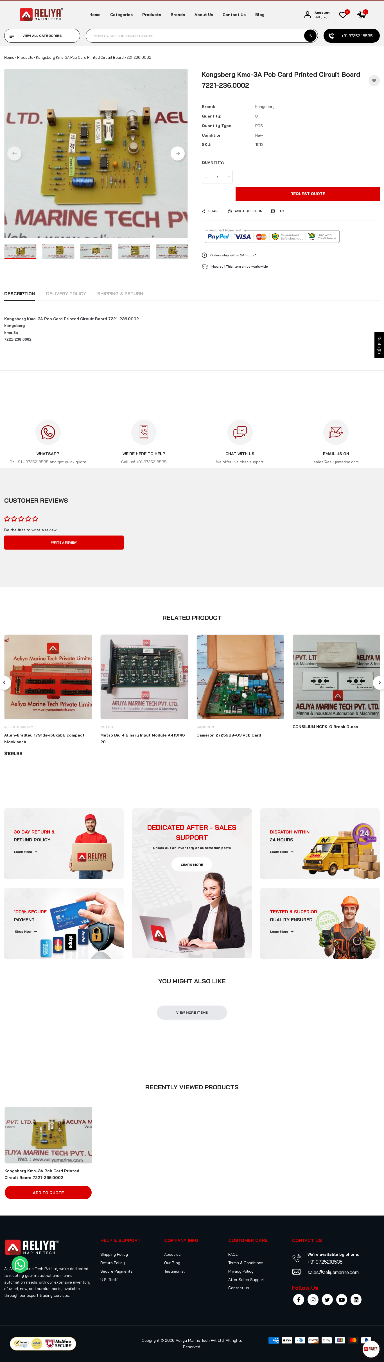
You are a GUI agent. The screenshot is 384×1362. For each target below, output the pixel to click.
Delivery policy (66, 293)
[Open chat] (371, 1349)
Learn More (23, 852)
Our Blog (172, 1262)
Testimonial (174, 1271)
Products (151, 14)
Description (19, 293)
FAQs (233, 1254)
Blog (260, 14)
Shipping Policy (114, 1254)
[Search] (310, 36)
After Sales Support (246, 1279)
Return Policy (112, 1262)
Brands (178, 14)
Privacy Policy (241, 1271)
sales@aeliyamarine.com (333, 1272)
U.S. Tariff (109, 1279)
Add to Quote (48, 1192)
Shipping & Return (120, 293)
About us (204, 14)
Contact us (234, 14)
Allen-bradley (18, 727)
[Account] (307, 14)
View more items (192, 1012)
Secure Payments (116, 1271)
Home (95, 14)
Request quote (307, 193)
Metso (106, 727)
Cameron (205, 727)
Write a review (64, 543)
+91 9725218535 (325, 1262)
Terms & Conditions (245, 1262)
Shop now (23, 931)
